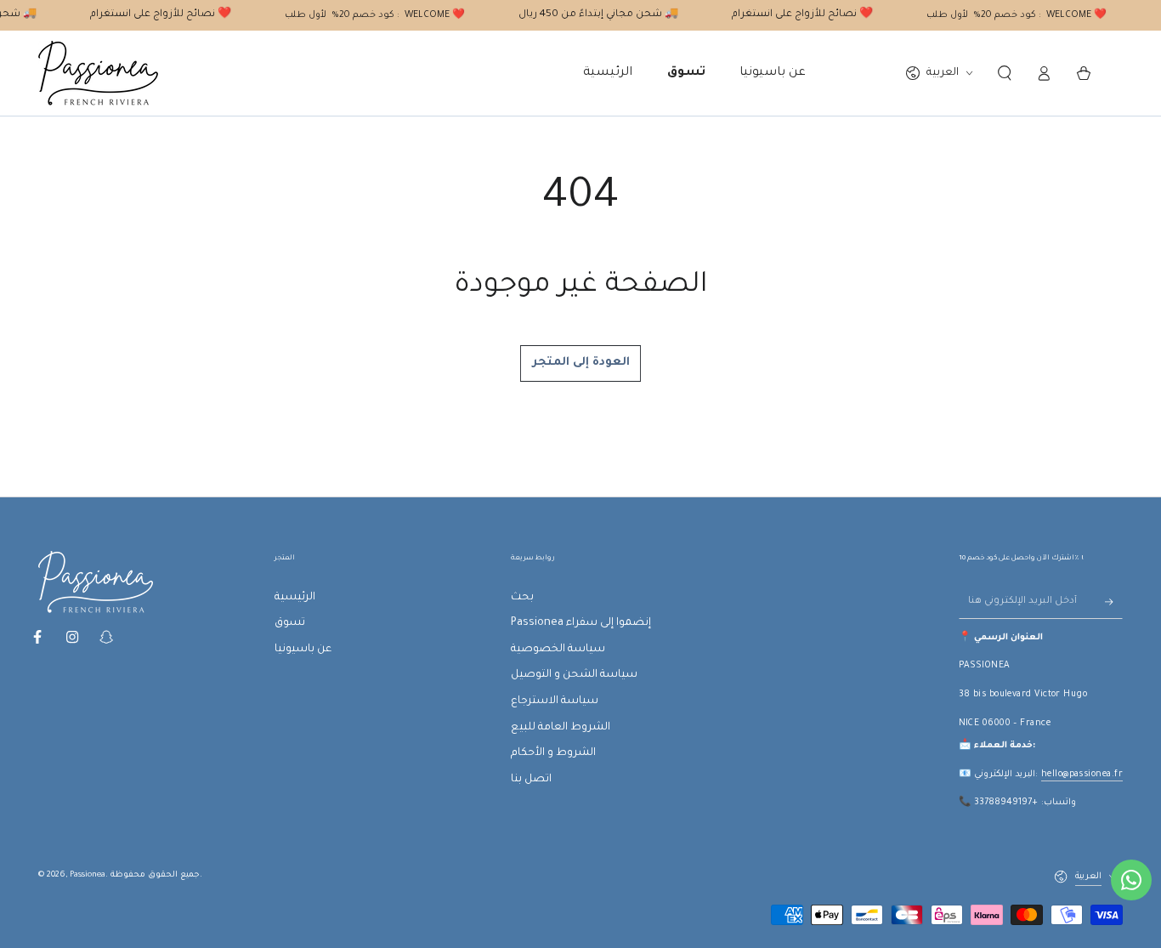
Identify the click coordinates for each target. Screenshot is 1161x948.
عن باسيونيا (303, 650)
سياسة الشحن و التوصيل (574, 675)
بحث (522, 598)
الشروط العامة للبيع (560, 728)
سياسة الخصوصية (558, 650)
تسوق (290, 623)
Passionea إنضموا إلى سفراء (581, 623)
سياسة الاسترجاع (554, 701)
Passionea (87, 875)
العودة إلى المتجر (581, 362)
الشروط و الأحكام (553, 753)
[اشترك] (1114, 602)
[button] (1004, 73)
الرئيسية (295, 598)
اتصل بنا (531, 780)
